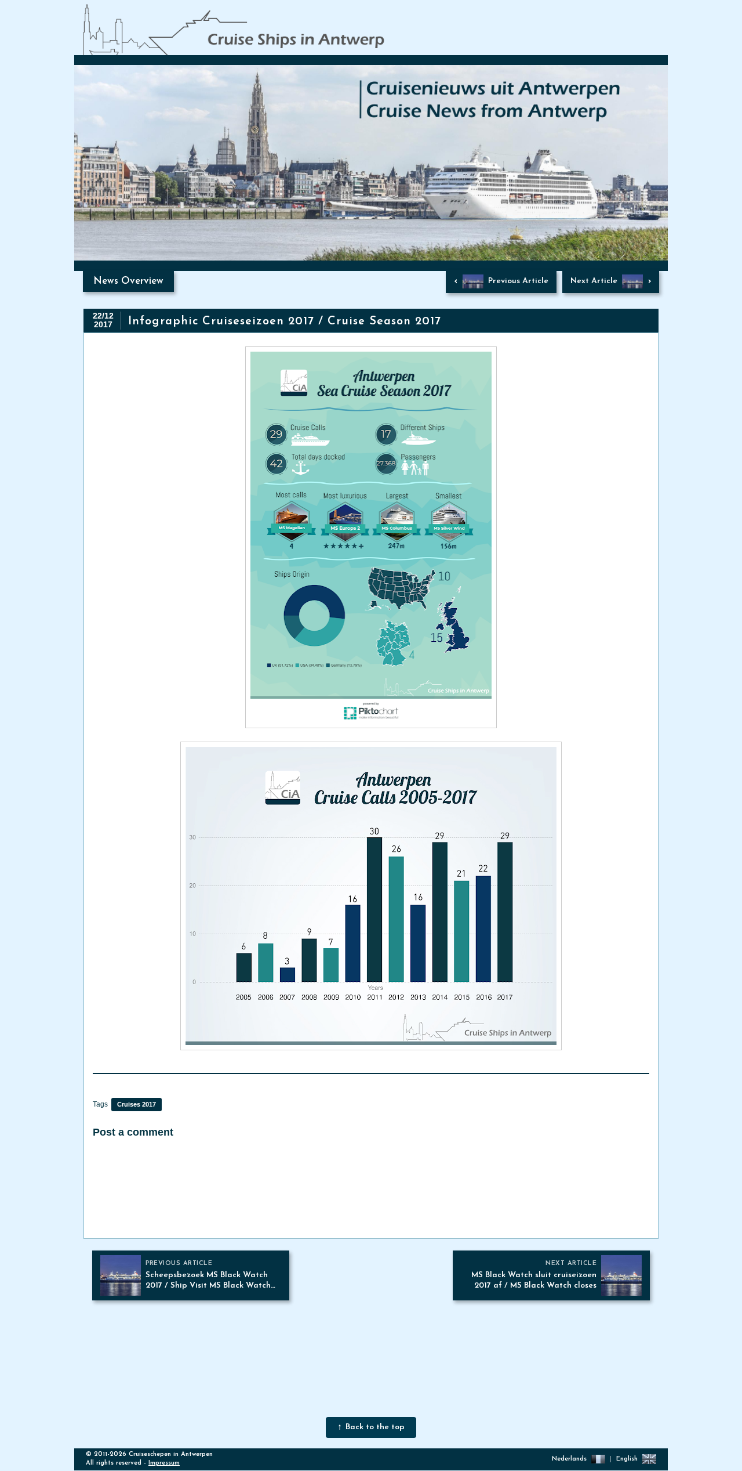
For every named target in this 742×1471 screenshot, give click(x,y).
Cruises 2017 (136, 1104)
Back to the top (375, 1427)
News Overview (128, 281)
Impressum (164, 1463)
